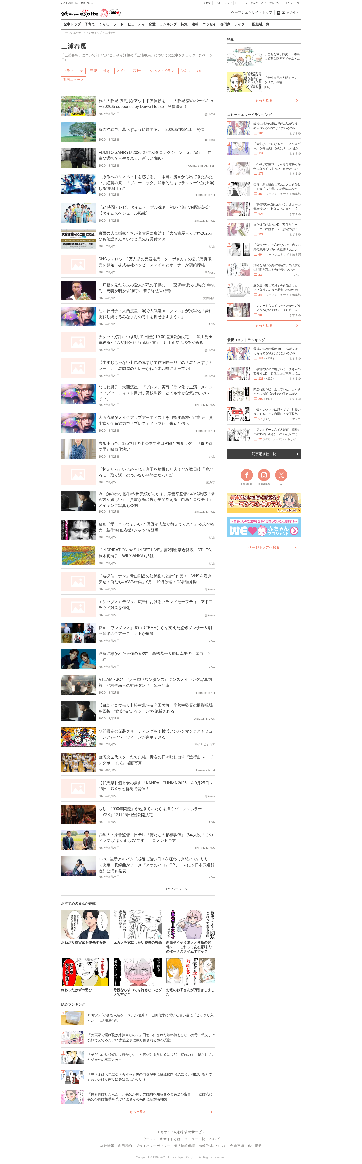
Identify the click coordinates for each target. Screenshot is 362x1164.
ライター (241, 24)
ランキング (168, 24)
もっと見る (138, 1112)
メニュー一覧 (292, 3)
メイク (121, 71)
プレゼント (275, 3)
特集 (184, 24)
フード (118, 24)
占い (263, 3)
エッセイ (209, 24)
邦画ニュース (73, 80)
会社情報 (107, 1146)
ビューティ (241, 3)
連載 (195, 24)
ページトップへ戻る (264, 547)
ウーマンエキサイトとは (162, 1139)
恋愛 (152, 24)
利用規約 (125, 1146)
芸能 (93, 71)
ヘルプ (214, 1139)
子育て (207, 3)
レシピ (228, 3)
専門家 (225, 24)
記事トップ (72, 24)
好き (106, 71)
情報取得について (212, 1146)
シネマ (186, 71)
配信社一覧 (260, 24)
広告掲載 (255, 1146)
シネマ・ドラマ (162, 71)
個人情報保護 (184, 1146)
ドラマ (68, 71)
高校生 (138, 71)
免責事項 (237, 1146)
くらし (217, 3)
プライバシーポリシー (153, 1146)
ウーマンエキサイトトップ (251, 12)
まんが (254, 3)
